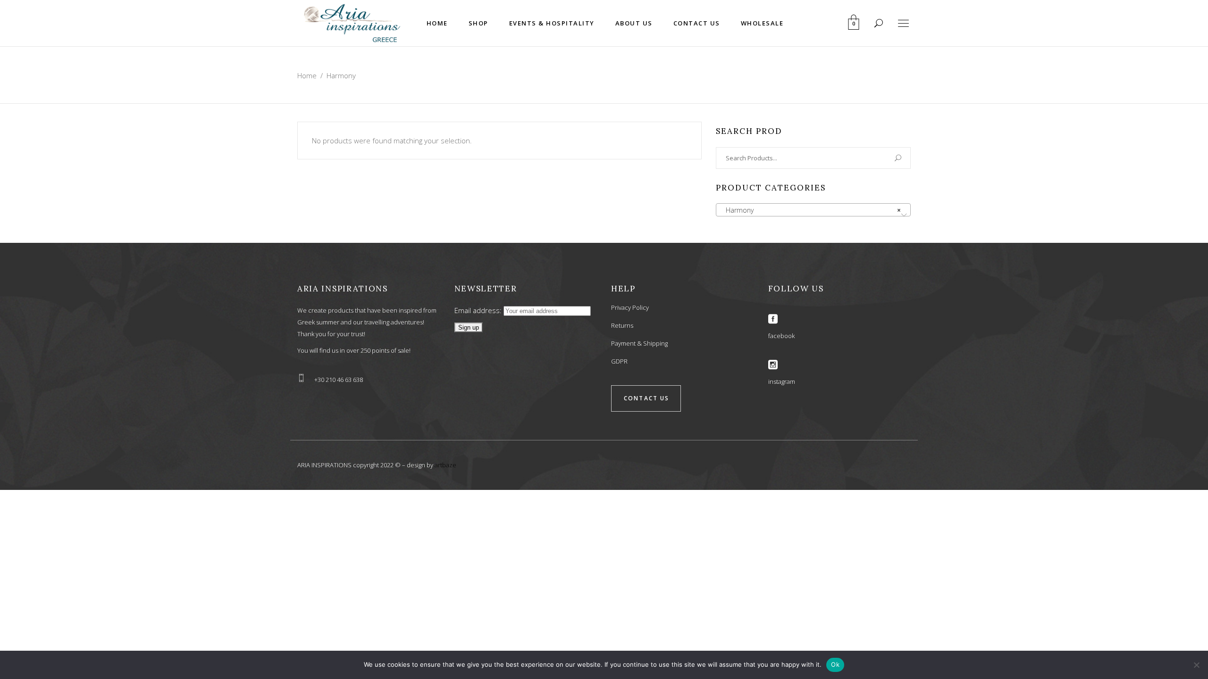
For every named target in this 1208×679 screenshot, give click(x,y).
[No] (1196, 665)
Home (307, 75)
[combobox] (813, 209)
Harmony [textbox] (810, 210)
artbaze (445, 465)
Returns (622, 325)
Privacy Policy (630, 307)
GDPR (619, 361)
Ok (835, 664)
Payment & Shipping (639, 343)
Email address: (478, 310)
